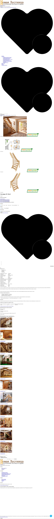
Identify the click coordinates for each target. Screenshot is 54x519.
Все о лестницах (4, 479)
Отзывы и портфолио (4, 65)
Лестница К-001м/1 (2, 328)
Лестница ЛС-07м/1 (2, 353)
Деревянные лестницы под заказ (7, 57)
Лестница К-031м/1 (2, 441)
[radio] (28, 261)
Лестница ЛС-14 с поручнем (4, 403)
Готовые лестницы (8, 115)
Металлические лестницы (6, 58)
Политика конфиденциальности (4, 485)
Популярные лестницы (5, 476)
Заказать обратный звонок (8, 7)
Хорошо (1, 518)
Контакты (3, 64)
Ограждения (3, 475)
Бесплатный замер (13, 7)
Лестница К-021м (2, 416)
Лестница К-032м (2, 453)
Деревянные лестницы (4, 472)
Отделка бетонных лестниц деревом (7, 59)
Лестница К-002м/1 (2, 341)
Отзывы (3, 469)
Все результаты (2, 114)
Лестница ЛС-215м (2, 391)
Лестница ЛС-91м (2, 366)
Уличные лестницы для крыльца (7, 60)
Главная (1, 115)
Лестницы (3, 56)
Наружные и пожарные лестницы (7, 61)
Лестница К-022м (2, 428)
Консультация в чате (5, 212)
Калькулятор (3, 63)
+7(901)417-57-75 (2, 7)
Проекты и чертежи (5, 62)
